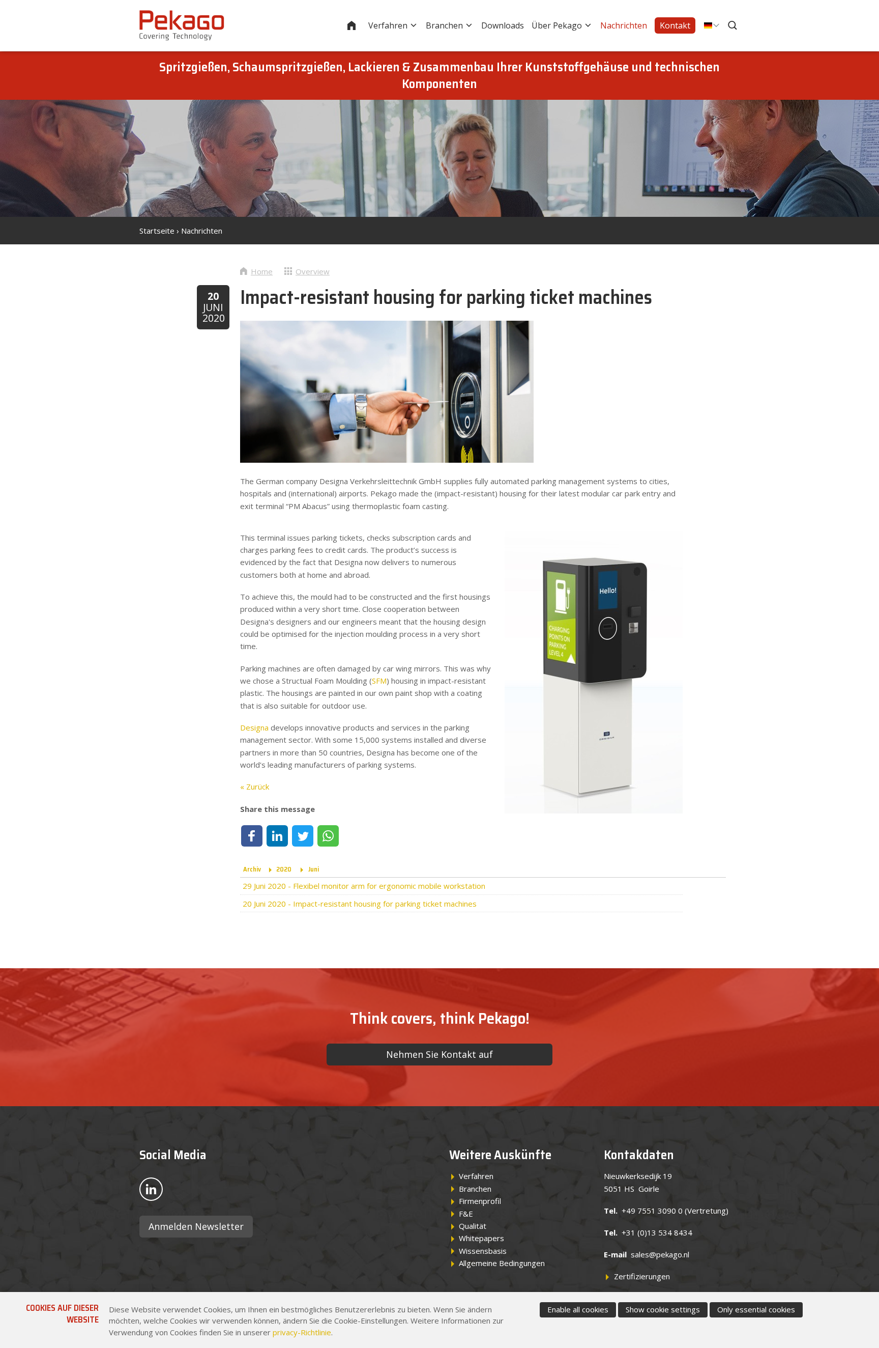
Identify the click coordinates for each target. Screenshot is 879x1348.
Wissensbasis (483, 1251)
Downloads (502, 25)
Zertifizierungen (642, 1276)
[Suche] (733, 25)
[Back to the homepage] (181, 25)
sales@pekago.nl (660, 1254)
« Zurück (254, 786)
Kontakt (675, 25)
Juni (313, 869)
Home (262, 271)
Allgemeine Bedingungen (502, 1263)
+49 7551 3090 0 (652, 1210)
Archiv (252, 869)
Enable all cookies (577, 1309)
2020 (283, 869)
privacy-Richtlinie (302, 1332)
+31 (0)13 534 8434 (657, 1232)
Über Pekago (557, 25)
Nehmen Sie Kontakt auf (439, 1054)
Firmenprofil (480, 1201)
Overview (313, 271)
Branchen (444, 25)
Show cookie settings (663, 1309)
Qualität (472, 1226)
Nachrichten (623, 25)
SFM (379, 681)
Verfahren (387, 25)
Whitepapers (481, 1238)
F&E (466, 1214)
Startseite (358, 25)
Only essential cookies (756, 1309)
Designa (254, 727)
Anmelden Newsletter (196, 1226)
